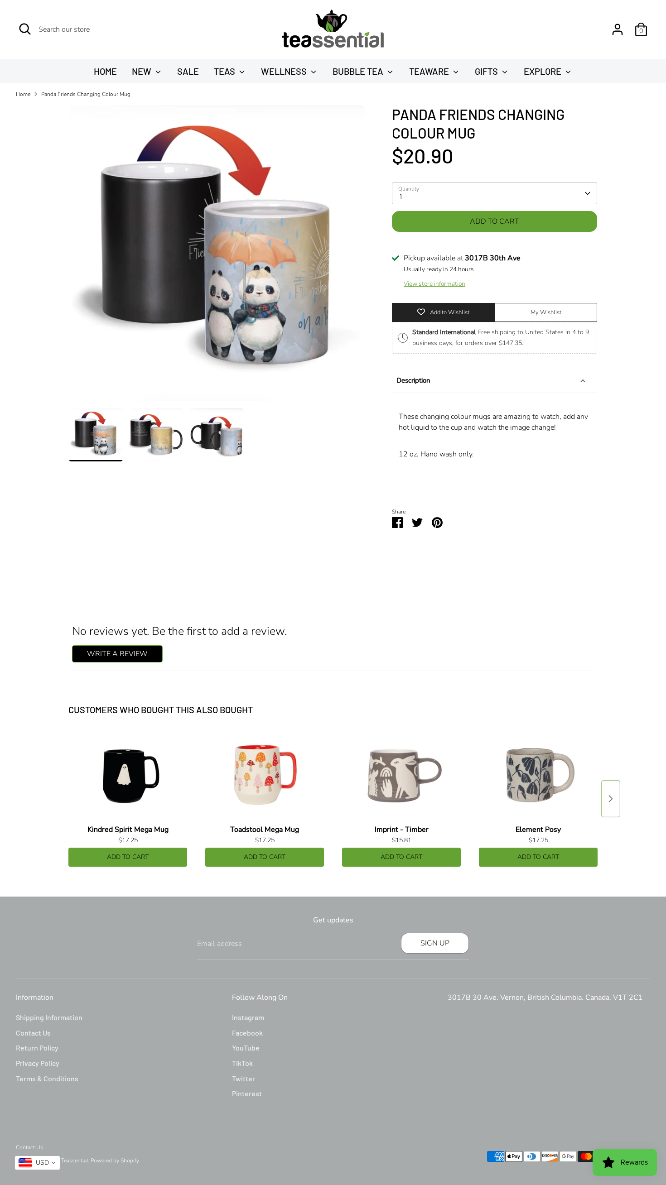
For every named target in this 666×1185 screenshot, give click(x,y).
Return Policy (37, 1047)
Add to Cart (128, 857)
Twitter (243, 1078)
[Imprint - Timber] (401, 775)
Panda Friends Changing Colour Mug (85, 94)
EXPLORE (543, 71)
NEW (142, 71)
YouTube (246, 1047)
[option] (217, 256)
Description (413, 380)
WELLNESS (285, 71)
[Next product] (611, 799)
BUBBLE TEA (359, 71)
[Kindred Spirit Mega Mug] (128, 775)
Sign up (434, 943)
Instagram (248, 1017)
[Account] (617, 29)
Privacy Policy (37, 1063)
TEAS (225, 71)
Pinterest (247, 1093)
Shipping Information (49, 1017)
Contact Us (33, 1032)
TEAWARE (430, 71)
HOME (105, 71)
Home (23, 94)
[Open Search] (25, 29)
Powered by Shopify (115, 1160)
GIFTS (487, 71)
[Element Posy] (538, 775)
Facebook (247, 1032)
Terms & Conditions (47, 1078)
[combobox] (37, 1163)
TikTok (242, 1063)
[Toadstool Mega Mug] (264, 775)
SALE (188, 71)
